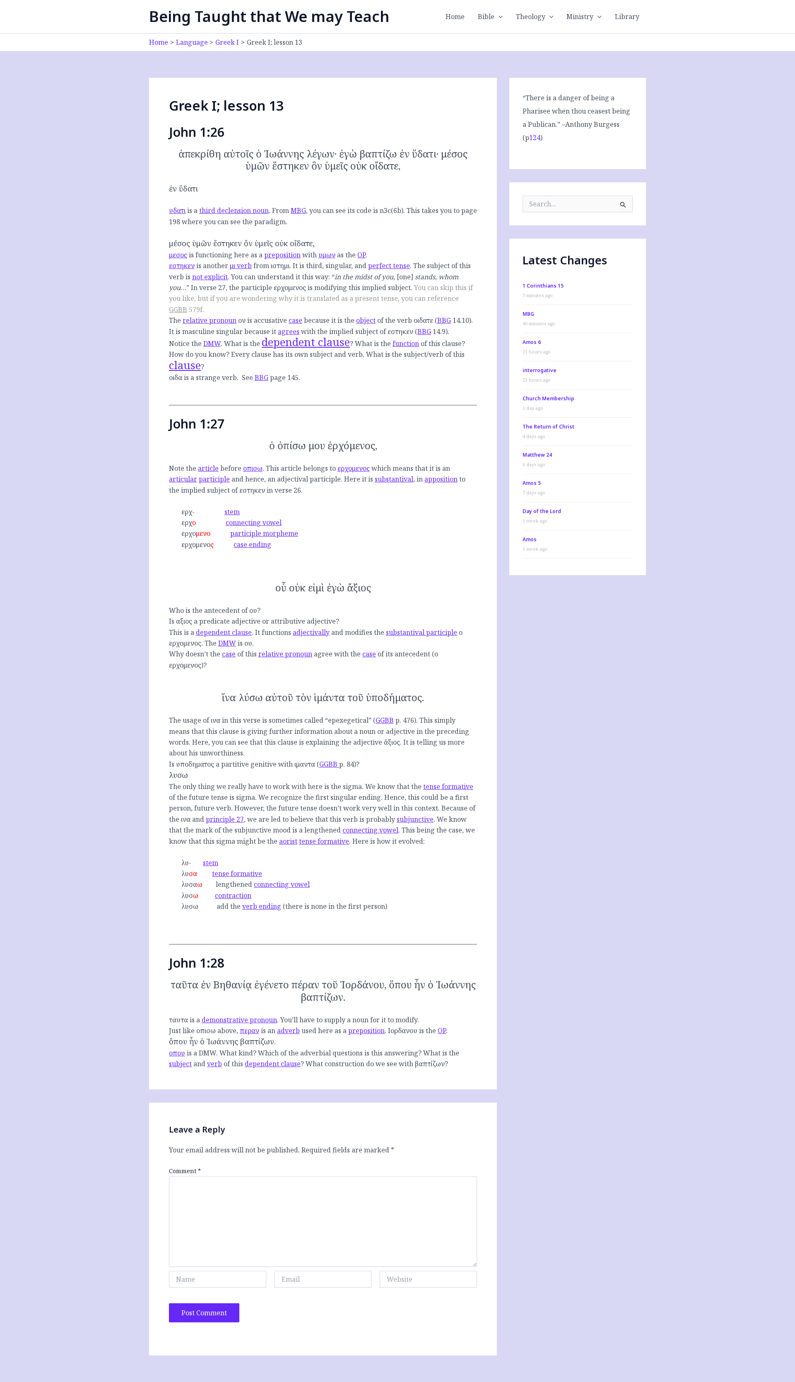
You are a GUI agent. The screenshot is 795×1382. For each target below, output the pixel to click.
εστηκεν (182, 265)
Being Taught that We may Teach (269, 16)
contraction (233, 895)
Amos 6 (532, 342)
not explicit (210, 276)
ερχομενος (353, 468)
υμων (326, 254)
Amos (530, 539)
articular (183, 479)
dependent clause (306, 342)
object (366, 320)
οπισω (253, 468)
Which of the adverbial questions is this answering (338, 1053)
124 (534, 137)
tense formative (448, 786)
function (406, 343)
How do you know (197, 354)
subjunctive (415, 819)
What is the (287, 343)
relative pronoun (209, 320)
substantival (394, 479)
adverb (288, 1030)
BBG (444, 320)
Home (455, 16)
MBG (298, 210)
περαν (249, 1030)
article (208, 468)
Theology (530, 16)
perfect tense (389, 265)
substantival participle (421, 632)
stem (232, 511)
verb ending (261, 906)
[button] (498, 16)
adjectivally (311, 632)
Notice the (195, 343)
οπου (177, 1053)
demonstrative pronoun (239, 1019)
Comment (185, 1171)
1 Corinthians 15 (543, 285)
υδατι (177, 210)
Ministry (579, 16)
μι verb (241, 265)
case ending (252, 544)
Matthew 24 (537, 454)
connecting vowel (254, 522)
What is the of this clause (408, 343)
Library (627, 16)
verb (214, 1063)
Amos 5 (532, 482)
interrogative (539, 370)
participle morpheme (264, 533)
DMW (212, 343)
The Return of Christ (548, 426)
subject (180, 1063)
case (295, 320)
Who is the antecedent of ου (213, 610)
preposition (282, 254)
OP (361, 254)
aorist (288, 841)
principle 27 (225, 819)
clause (185, 365)
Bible (486, 16)
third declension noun (234, 210)
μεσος (178, 254)
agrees (288, 331)
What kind (236, 1053)
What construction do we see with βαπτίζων (375, 1063)
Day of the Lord (542, 511)
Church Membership (548, 398)
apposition (441, 479)
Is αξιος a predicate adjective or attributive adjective (252, 621)
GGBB (178, 309)
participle (214, 479)
